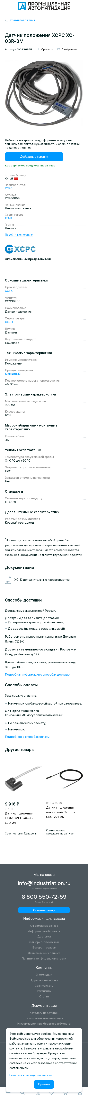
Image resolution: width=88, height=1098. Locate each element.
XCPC (8, 188)
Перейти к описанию (19, 234)
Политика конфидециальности (30, 1075)
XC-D (8, 218)
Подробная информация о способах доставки (37, 674)
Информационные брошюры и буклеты (44, 1023)
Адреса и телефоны (44, 980)
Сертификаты (44, 985)
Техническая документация (44, 1018)
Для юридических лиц (44, 942)
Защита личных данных (44, 953)
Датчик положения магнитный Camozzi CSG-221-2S (61, 812)
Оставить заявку (44, 910)
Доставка (44, 936)
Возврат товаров (44, 947)
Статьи (44, 996)
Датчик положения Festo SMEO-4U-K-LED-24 (19, 818)
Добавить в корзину (34, 156)
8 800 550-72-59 (44, 897)
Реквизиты (44, 991)
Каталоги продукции (44, 1013)
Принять (44, 1084)
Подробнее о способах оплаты (27, 737)
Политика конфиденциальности (44, 958)
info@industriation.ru (44, 883)
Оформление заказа (44, 925)
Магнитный (12, 374)
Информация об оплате (44, 931)
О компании (44, 974)
